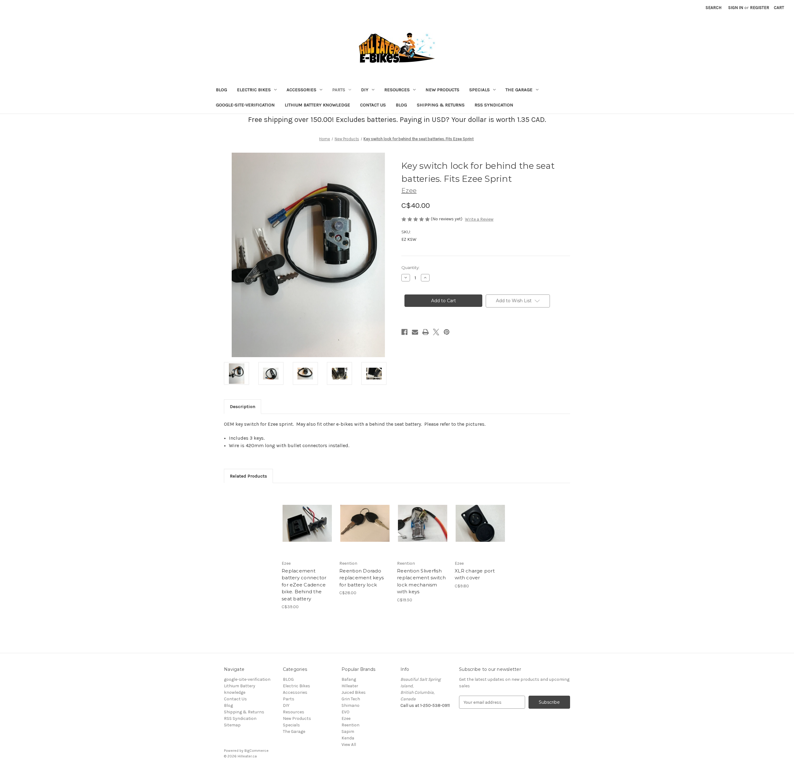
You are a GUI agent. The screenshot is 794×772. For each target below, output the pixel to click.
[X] (436, 332)
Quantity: (410, 267)
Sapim (347, 731)
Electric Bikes (254, 89)
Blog (401, 105)
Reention (350, 725)
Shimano (350, 705)
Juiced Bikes (353, 692)
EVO (345, 712)
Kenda (347, 738)
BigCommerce (256, 750)
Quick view (307, 517)
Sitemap (232, 725)
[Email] (415, 332)
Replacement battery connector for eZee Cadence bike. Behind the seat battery (304, 585)
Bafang (348, 679)
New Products (442, 89)
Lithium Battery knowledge (317, 105)
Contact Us (373, 105)
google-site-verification (245, 105)
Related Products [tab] (248, 476)
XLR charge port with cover (475, 574)
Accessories (301, 89)
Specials (479, 89)
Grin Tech (350, 699)
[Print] (425, 332)
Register (759, 7)
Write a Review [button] (479, 219)
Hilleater (349, 686)
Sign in (735, 7)
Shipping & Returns (441, 105)
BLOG (221, 89)
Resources (397, 89)
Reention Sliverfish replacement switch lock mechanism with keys (421, 581)
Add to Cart (307, 528)
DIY (364, 89)
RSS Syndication (494, 105)
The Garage (519, 89)
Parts (338, 89)
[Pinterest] (447, 332)
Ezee (345, 718)
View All (348, 744)
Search (713, 7)
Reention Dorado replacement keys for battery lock (361, 578)
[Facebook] (404, 332)
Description (242, 406)
